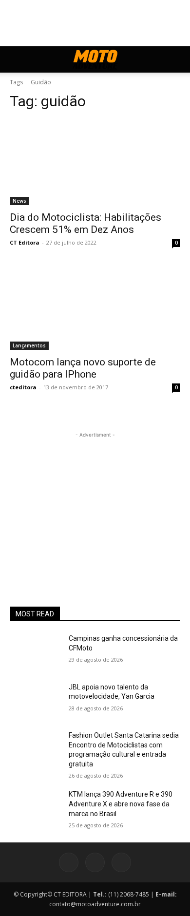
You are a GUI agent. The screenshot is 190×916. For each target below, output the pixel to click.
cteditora (23, 387)
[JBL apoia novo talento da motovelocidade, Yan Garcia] (35, 701)
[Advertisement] (95, 501)
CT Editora (24, 242)
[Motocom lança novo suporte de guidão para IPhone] (95, 307)
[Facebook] (68, 862)
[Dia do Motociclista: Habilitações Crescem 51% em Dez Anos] (95, 162)
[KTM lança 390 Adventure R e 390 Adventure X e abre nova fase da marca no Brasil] (35, 808)
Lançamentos (29, 345)
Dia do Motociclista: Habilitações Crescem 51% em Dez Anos (85, 223)
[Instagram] (95, 862)
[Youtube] (121, 862)
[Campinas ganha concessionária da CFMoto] (35, 652)
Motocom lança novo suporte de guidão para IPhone (83, 368)
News (19, 200)
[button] (16, 59)
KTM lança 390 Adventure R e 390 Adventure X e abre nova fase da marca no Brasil (120, 803)
